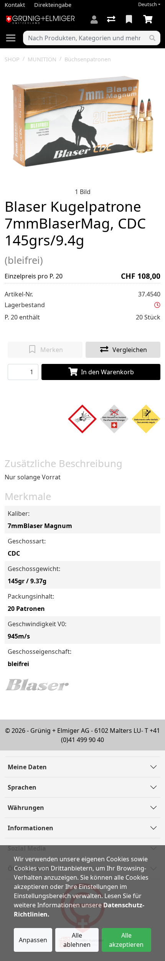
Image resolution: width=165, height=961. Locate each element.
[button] (157, 305)
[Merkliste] (129, 19)
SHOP (12, 59)
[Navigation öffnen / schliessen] (14, 38)
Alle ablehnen (77, 940)
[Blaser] (37, 684)
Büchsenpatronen (87, 59)
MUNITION (42, 59)
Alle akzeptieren (126, 940)
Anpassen (33, 940)
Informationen (30, 828)
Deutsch (147, 4)
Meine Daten (27, 767)
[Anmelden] (94, 19)
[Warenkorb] (149, 20)
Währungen (26, 807)
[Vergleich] (111, 19)
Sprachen (22, 787)
